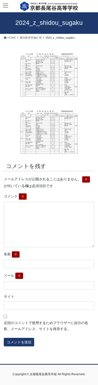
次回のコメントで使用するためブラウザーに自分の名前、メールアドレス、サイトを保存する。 (46, 326)
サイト (9, 296)
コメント (14, 196)
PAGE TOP (90, 368)
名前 (10, 254)
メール (12, 275)
